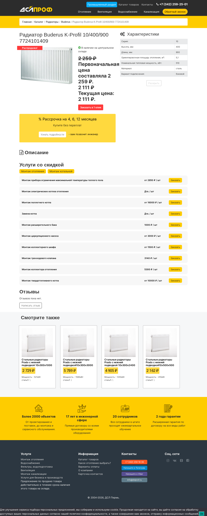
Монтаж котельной (61, 171)
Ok (201, 513)
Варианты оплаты (88, 466)
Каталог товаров (129, 4)
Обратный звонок (175, 11)
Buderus (65, 22)
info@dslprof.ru (134, 480)
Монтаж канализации (34, 473)
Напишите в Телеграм (134, 468)
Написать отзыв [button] (30, 305)
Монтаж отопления (32, 171)
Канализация (151, 11)
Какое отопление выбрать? (94, 463)
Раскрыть (153, 83)
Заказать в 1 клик (90, 107)
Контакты (147, 4)
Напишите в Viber (134, 474)
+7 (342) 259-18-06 (134, 462)
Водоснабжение (127, 11)
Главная (27, 22)
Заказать (175, 180)
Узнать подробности (52, 134)
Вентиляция (105, 11)
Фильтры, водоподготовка (37, 466)
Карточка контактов (90, 473)
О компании (85, 470)
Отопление (84, 11)
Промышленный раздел (102, 4)
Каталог (38, 22)
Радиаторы (52, 22)
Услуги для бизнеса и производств (42, 477)
